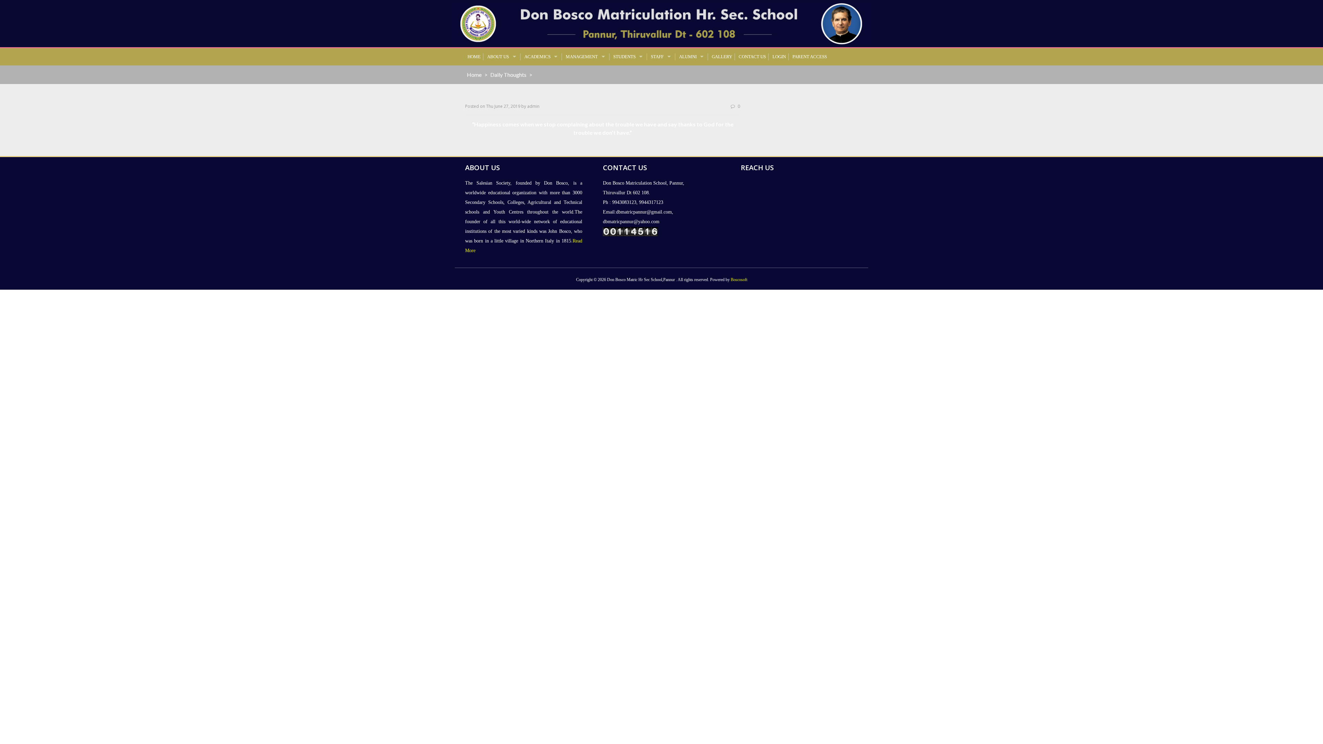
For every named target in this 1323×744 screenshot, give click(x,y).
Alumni (688, 56)
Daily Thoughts (508, 74)
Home (474, 56)
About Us (498, 56)
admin (533, 106)
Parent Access (809, 56)
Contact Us (752, 56)
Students (624, 56)
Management (582, 56)
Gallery (722, 56)
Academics (537, 56)
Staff (657, 56)
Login (779, 56)
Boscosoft (739, 279)
